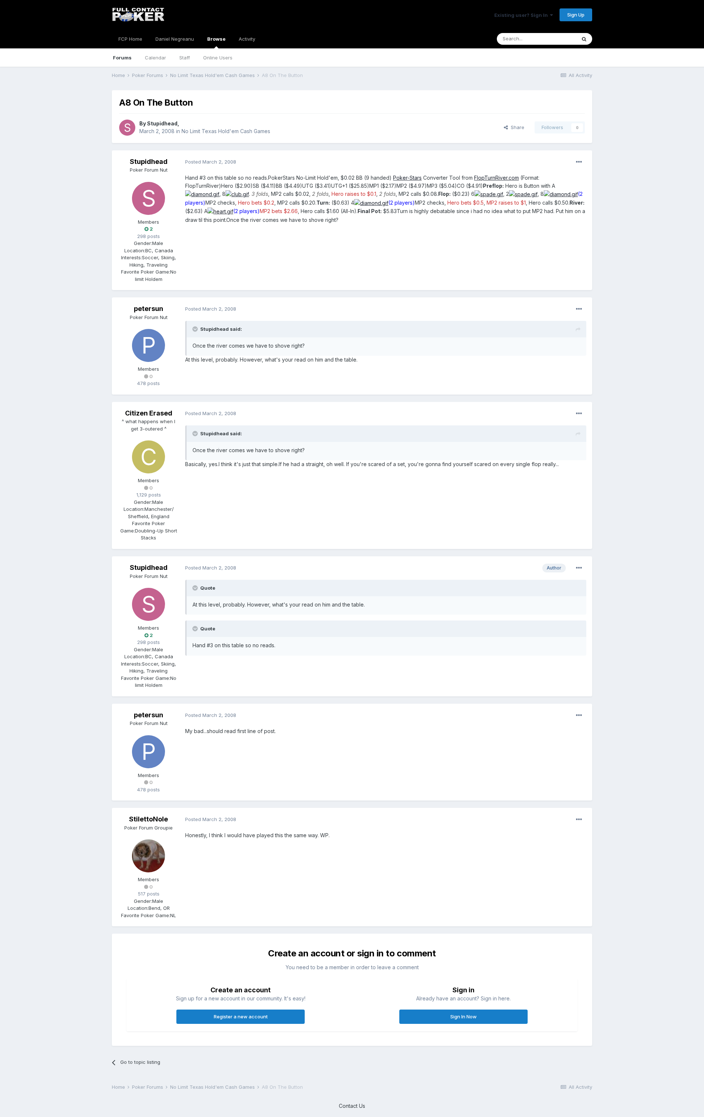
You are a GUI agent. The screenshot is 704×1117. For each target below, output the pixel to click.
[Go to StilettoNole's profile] (148, 855)
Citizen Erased (148, 413)
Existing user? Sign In (522, 15)
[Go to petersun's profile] (148, 345)
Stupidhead (162, 123)
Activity (247, 39)
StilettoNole (148, 819)
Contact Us (352, 1106)
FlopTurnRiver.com (496, 178)
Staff (184, 58)
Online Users (217, 58)
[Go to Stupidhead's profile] (127, 128)
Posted (210, 162)
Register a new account (241, 1016)
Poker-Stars (407, 178)
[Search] (584, 39)
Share (516, 127)
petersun (148, 308)
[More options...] (579, 162)
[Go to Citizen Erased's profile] (148, 456)
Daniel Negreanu (174, 39)
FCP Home (130, 39)
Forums (122, 58)
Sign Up (575, 15)
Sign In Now (463, 1016)
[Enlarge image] (202, 194)
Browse (216, 39)
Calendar (155, 58)
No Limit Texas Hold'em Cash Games (226, 131)
